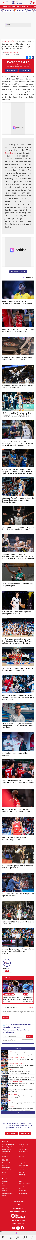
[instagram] (18, 1228)
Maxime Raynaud (7, 1147)
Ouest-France (10, 153)
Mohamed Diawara (24, 1144)
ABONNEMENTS (18, 1208)
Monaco (4, 1165)
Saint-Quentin (6, 1167)
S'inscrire (29, 1036)
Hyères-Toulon (23, 1170)
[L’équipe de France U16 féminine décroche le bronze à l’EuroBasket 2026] (4, 1084)
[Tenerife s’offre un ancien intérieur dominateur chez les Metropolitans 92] (4, 1071)
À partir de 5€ (11, 70)
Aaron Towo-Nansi (24, 1147)
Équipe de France (9, 994)
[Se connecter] (34, 2)
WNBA (10, 1051)
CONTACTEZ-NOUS (18, 1224)
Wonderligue (22, 1186)
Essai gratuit (25, 70)
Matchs (18, 7)
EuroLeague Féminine (24, 1183)
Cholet (4, 1172)
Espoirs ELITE (22, 1190)
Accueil (4, 41)
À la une (4, 7)
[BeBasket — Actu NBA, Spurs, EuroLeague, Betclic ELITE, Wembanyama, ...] (18, 2)
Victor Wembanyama (8, 1144)
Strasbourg (22, 1174)
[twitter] (13, 1228)
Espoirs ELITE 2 (23, 1193)
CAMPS (18, 1205)
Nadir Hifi (21, 1156)
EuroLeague (20, 10)
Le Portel (21, 1172)
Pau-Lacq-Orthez (23, 1165)
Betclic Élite (11, 41)
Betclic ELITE (8, 10)
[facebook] (22, 1228)
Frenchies (25, 7)
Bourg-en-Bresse (23, 1163)
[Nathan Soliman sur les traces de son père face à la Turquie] (12, 986)
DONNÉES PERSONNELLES (18, 1211)
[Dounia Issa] (7, 963)
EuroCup (11, 1069)
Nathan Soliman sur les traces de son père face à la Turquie (11, 999)
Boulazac (21, 1167)
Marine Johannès (23, 1154)
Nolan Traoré (6, 1156)
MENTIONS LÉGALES (18, 1220)
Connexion (31, 1008)
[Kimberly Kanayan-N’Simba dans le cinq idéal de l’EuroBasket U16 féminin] (4, 1059)
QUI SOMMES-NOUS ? (18, 1201)
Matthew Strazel (23, 1149)
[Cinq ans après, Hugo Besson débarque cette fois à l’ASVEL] (4, 1096)
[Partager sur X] (30, 57)
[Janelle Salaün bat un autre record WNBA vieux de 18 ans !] (4, 1090)
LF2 (20, 1188)
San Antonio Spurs (7, 1163)
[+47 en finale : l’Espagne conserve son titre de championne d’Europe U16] (4, 1065)
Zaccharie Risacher (7, 1149)
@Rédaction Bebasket (11, 52)
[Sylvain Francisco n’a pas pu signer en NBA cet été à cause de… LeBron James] (4, 1102)
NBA (29, 10)
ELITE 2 (26, 994)
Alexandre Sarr (6, 1151)
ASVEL (4, 1174)
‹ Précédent (14, 272)
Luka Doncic (5, 1154)
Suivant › (23, 272)
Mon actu (11, 7)
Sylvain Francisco (23, 1151)
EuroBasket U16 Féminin (16, 1057)
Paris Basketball (6, 1170)
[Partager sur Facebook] (27, 57)
